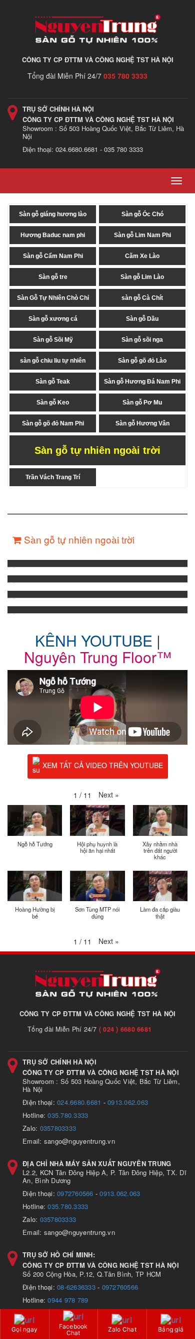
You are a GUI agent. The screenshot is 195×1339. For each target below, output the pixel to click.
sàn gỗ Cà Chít (142, 297)
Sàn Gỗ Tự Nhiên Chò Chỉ (53, 297)
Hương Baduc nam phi (52, 235)
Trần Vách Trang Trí (53, 477)
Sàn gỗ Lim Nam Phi (142, 235)
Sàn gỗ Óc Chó (143, 214)
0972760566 (75, 1193)
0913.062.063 (128, 1102)
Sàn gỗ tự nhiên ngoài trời (97, 450)
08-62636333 (76, 1287)
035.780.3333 (68, 1115)
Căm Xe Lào (142, 256)
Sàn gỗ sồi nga (142, 339)
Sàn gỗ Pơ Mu (142, 402)
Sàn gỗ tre (53, 276)
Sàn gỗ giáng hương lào (52, 214)
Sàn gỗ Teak (53, 381)
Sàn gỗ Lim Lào (142, 276)
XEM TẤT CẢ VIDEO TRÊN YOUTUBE (102, 765)
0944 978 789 (68, 1300)
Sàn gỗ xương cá (53, 318)
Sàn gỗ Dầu (142, 318)
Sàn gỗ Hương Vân (143, 423)
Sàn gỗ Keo (52, 402)
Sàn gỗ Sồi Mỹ (53, 339)
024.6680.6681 (79, 1102)
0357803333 (58, 1128)
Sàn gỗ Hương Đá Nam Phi (142, 381)
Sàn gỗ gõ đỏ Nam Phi (53, 423)
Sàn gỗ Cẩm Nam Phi (53, 256)
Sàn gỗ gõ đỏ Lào (142, 360)
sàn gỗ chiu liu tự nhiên (53, 360)
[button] (109, 795)
